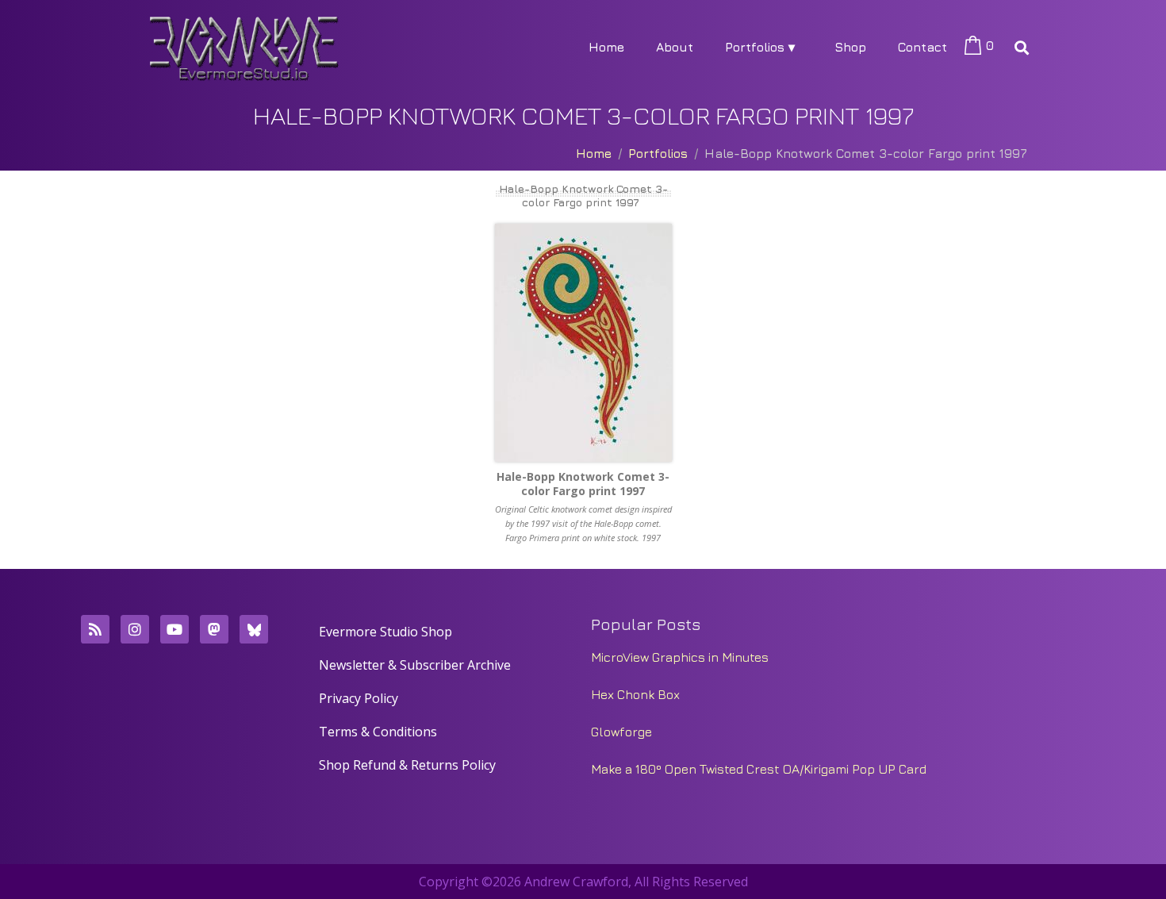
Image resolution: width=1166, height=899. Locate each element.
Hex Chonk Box (635, 694)
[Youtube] (174, 629)
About (674, 47)
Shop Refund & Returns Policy (407, 765)
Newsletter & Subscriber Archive (415, 665)
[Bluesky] (254, 629)
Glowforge (621, 731)
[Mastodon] (214, 629)
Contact (922, 47)
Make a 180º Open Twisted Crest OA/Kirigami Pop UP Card (758, 769)
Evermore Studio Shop (385, 631)
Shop (850, 47)
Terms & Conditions (378, 731)
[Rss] (95, 629)
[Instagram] (135, 629)
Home (606, 47)
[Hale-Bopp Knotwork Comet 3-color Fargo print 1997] (583, 342)
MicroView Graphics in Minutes (680, 657)
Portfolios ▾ (760, 47)
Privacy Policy (358, 698)
